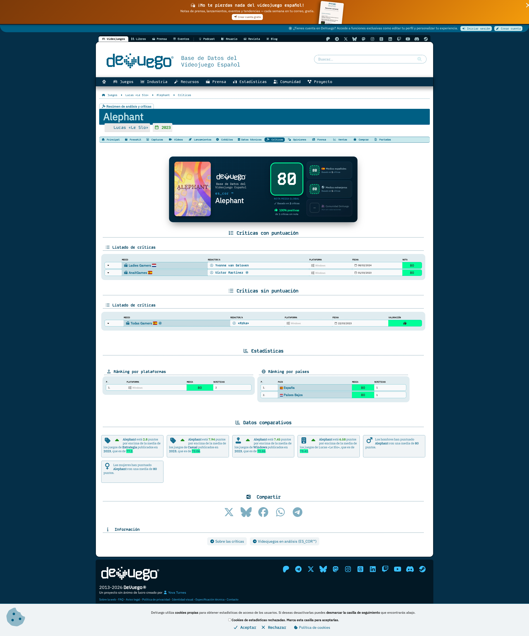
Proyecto (322, 82)
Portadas (384, 139)
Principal (112, 139)
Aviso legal (133, 599)
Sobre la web (107, 599)
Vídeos (178, 139)
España (289, 388)
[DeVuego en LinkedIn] (390, 39)
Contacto (232, 599)
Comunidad (289, 82)
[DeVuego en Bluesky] (354, 39)
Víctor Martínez (229, 272)
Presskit (134, 139)
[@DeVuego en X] (346, 39)
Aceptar (247, 627)
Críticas (276, 139)
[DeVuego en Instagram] (372, 39)
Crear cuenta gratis (249, 17)
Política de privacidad (156, 599)
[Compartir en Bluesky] (246, 512)
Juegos (125, 82)
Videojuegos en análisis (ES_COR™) (287, 541)
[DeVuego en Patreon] (328, 39)
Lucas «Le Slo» (129, 127)
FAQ (121, 599)
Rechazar (276, 627)
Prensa (218, 82)
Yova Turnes (176, 592)
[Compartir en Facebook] (263, 512)
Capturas (156, 139)
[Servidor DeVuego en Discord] (417, 39)
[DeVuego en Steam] (426, 39)
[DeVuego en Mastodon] (363, 39)
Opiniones (299, 139)
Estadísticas (252, 82)
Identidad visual (182, 599)
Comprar (363, 139)
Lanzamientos (202, 139)
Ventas (342, 139)
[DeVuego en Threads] (381, 39)
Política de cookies (314, 627)
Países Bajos (293, 395)
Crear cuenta (510, 28)
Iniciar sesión (477, 28)
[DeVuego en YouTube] (408, 39)
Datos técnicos (251, 139)
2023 (165, 127)
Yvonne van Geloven (231, 265)
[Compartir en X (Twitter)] (229, 512)
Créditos (226, 139)
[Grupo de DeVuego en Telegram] (337, 39)
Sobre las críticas (229, 541)
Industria (156, 82)
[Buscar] (419, 59)
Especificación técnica (209, 599)
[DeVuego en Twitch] (399, 39)
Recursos (189, 82)
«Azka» (242, 323)
